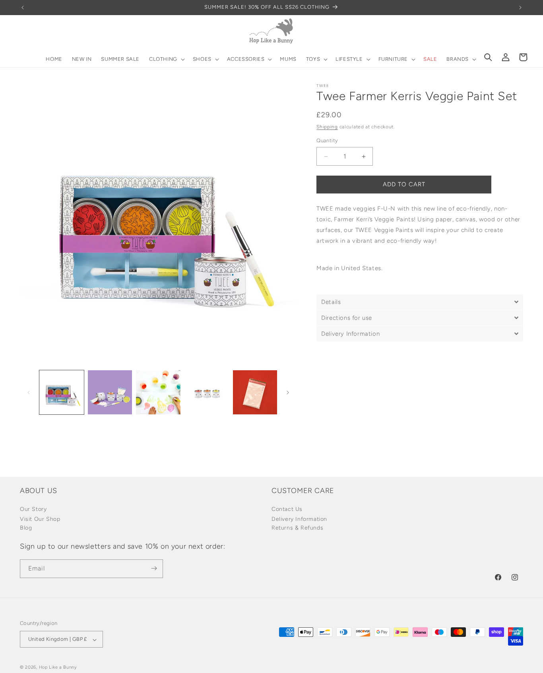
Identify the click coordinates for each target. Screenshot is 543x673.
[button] (166, 59)
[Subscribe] (154, 568)
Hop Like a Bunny (58, 667)
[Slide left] (28, 392)
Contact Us (287, 509)
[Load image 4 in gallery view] (206, 392)
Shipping (327, 127)
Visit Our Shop (40, 519)
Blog (26, 528)
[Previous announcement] (22, 7)
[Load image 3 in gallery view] (158, 392)
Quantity (327, 141)
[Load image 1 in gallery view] (61, 392)
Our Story (33, 509)
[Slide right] (288, 392)
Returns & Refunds (297, 528)
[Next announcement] (520, 7)
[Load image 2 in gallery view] (110, 392)
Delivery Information (299, 519)
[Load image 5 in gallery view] (255, 392)
